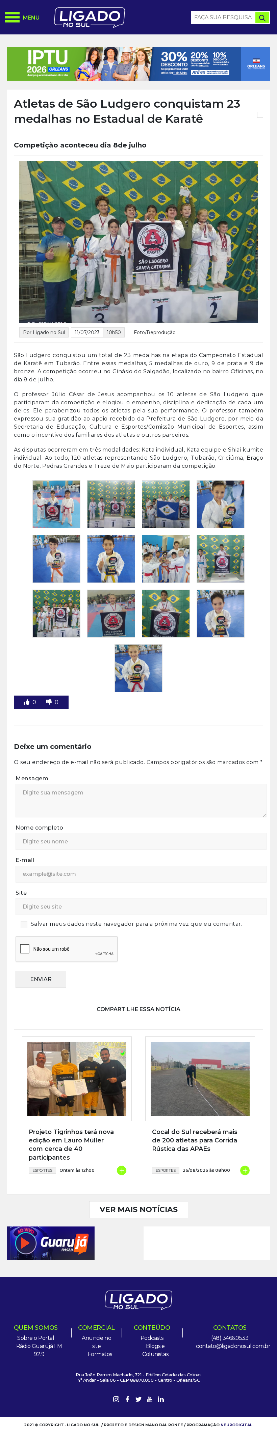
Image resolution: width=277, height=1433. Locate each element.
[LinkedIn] (161, 1400)
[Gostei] (27, 702)
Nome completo (40, 827)
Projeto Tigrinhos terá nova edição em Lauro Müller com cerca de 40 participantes (71, 1144)
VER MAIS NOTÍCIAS (139, 1209)
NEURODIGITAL (236, 1425)
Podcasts (152, 1338)
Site (21, 893)
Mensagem (32, 778)
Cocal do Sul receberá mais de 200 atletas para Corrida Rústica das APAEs (194, 1140)
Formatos (100, 1354)
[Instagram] (116, 1400)
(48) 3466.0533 (229, 1338)
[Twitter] (138, 1400)
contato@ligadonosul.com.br (233, 1346)
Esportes (42, 1170)
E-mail (25, 860)
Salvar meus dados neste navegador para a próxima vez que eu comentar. (137, 924)
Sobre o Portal (35, 1338)
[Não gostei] (49, 702)
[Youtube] (150, 1400)
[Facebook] (127, 1400)
